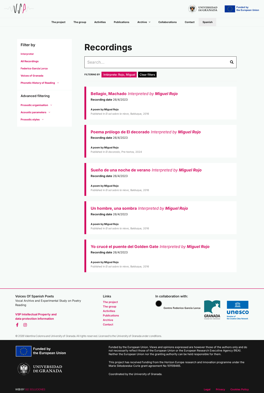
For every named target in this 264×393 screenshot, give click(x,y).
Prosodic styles (30, 119)
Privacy (220, 389)
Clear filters (147, 74)
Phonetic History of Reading (38, 82)
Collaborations (167, 22)
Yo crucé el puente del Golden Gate (124, 246)
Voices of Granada (32, 75)
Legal (207, 389)
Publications (121, 22)
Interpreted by (153, 93)
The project (58, 22)
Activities (100, 22)
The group (79, 22)
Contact (189, 22)
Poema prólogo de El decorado (120, 132)
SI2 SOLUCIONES (35, 389)
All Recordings (30, 61)
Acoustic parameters (33, 112)
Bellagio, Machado (109, 93)
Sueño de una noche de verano (120, 170)
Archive (142, 22)
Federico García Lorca (34, 68)
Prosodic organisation (34, 105)
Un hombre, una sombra (114, 208)
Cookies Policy (239, 389)
